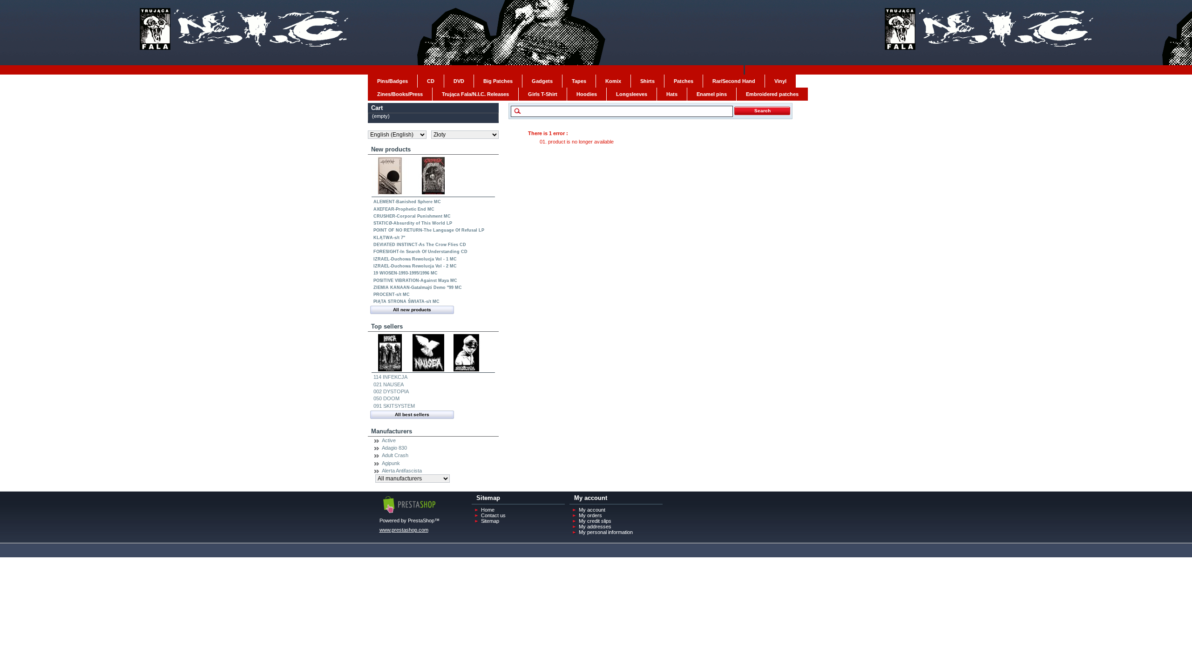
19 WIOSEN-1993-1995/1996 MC (405, 273)
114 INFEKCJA (390, 377)
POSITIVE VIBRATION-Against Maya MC (415, 280)
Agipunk (391, 463)
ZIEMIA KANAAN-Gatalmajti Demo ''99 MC (417, 287)
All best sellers (412, 414)
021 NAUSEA (388, 384)
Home (487, 510)
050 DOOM (386, 398)
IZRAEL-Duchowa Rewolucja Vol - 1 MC (415, 259)
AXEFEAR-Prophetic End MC (403, 209)
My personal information (606, 532)
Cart (377, 107)
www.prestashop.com (403, 530)
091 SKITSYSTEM (394, 406)
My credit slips (595, 521)
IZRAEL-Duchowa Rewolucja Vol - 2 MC (415, 266)
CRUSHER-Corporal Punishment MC (412, 216)
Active (389, 440)
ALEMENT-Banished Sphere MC (407, 201)
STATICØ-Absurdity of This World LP (412, 223)
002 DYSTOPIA (391, 391)
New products (391, 149)
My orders (590, 515)
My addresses (595, 526)
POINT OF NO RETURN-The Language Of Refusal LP (428, 230)
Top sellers (387, 326)
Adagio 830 (394, 448)
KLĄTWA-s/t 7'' (389, 237)
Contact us (493, 515)
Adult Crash (395, 455)
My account (592, 510)
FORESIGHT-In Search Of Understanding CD (420, 251)
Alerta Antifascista (402, 470)
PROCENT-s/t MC (391, 294)
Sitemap (490, 521)
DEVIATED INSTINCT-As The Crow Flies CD (419, 244)
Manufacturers (391, 431)
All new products (412, 309)
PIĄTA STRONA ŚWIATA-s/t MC (406, 301)
